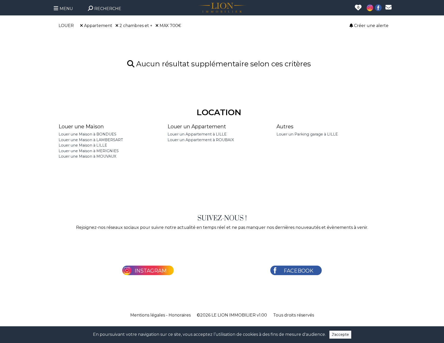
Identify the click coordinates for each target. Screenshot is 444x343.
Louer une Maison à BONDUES (87, 134)
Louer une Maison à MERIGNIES (89, 151)
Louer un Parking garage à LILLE (307, 134)
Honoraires (180, 315)
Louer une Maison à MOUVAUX (87, 156)
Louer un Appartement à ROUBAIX (201, 140)
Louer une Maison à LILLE (83, 145)
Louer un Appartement (197, 126)
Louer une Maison (81, 126)
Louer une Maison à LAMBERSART (91, 140)
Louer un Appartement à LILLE (197, 134)
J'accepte (340, 334)
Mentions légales (147, 315)
